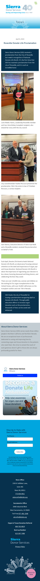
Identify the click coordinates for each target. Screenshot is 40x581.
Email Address (13, 442)
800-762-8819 (20, 526)
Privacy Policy (20, 547)
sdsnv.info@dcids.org (20, 497)
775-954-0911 (20, 494)
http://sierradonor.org (28, 460)
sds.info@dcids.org (20, 517)
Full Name (11, 436)
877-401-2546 (23, 514)
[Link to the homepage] (19, 9)
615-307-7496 (20, 533)
